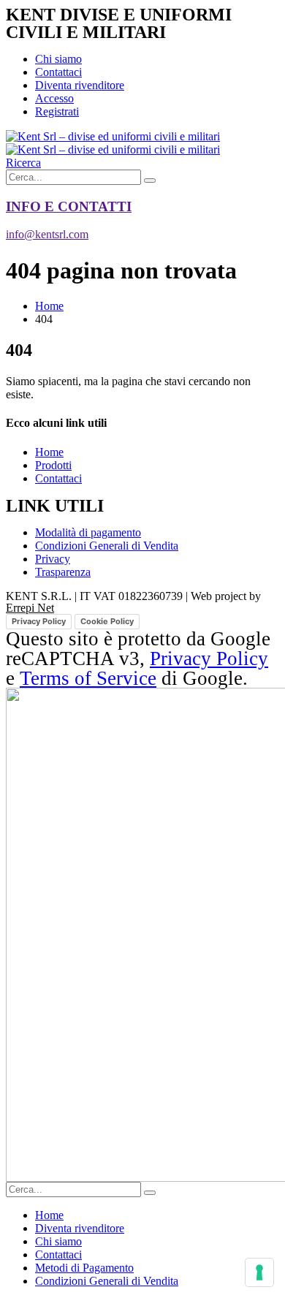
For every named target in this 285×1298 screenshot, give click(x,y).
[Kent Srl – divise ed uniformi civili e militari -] (113, 143)
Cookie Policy (107, 621)
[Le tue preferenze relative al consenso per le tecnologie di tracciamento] (259, 1272)
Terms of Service (88, 678)
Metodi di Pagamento (84, 1267)
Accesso (54, 98)
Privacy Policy (39, 621)
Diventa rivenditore (79, 85)
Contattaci (58, 72)
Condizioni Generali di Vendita (106, 1281)
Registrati (57, 111)
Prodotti (53, 465)
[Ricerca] (150, 180)
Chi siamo (58, 59)
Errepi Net (30, 607)
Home (49, 452)
